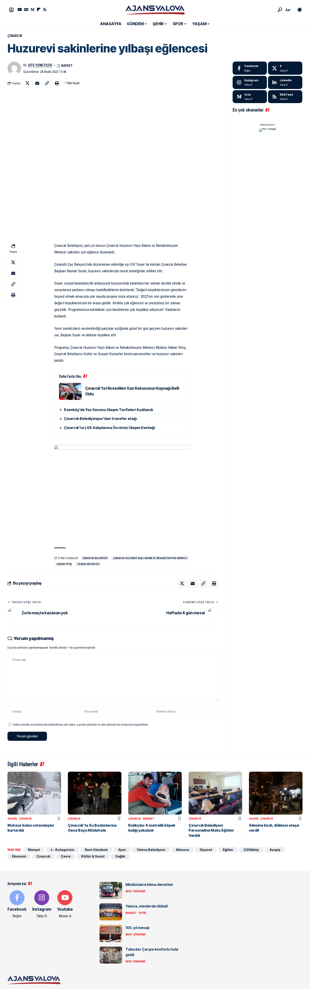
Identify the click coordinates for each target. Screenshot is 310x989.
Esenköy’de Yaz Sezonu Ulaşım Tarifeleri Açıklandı (108, 409)
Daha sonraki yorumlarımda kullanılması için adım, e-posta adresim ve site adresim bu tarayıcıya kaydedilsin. (81, 724)
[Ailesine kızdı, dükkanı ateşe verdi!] (276, 793)
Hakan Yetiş (64, 564)
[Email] (37, 83)
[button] (280, 9)
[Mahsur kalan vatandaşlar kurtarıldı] (34, 793)
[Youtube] (65, 904)
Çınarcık (14, 36)
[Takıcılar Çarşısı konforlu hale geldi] (110, 955)
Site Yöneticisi (40, 65)
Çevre (66, 856)
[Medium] (250, 96)
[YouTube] (19, 9)
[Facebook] (250, 68)
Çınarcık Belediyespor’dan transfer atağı (100, 418)
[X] (285, 68)
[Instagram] (250, 82)
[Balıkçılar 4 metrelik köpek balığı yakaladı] (155, 793)
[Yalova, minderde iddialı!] (110, 911)
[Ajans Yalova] (155, 9)
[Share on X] (27, 83)
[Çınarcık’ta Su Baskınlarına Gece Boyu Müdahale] (94, 793)
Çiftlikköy (251, 850)
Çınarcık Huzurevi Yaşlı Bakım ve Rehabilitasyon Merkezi (150, 558)
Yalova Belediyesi (151, 850)
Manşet (148, 818)
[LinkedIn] (285, 82)
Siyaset (206, 850)
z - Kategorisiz (62, 850)
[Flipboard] (39, 9)
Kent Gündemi (96, 850)
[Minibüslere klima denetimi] (110, 890)
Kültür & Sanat (93, 856)
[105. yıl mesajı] (110, 933)
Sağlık (120, 856)
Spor (122, 850)
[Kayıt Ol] (11, 9)
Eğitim (228, 850)
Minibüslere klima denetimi (149, 884)
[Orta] (33, 9)
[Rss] (45, 9)
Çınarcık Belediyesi (95, 558)
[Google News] (26, 9)
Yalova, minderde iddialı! (146, 906)
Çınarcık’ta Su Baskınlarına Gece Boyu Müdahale (92, 828)
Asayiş (12, 818)
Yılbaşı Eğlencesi (88, 564)
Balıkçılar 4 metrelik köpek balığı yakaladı (151, 828)
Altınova (182, 850)
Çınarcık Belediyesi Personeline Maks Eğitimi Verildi (211, 830)
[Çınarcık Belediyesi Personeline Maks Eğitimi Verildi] (215, 793)
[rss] (285, 96)
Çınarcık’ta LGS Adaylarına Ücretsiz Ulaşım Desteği (109, 427)
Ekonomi (19, 856)
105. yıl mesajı (137, 927)
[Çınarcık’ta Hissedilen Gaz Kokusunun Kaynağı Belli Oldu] (70, 391)
